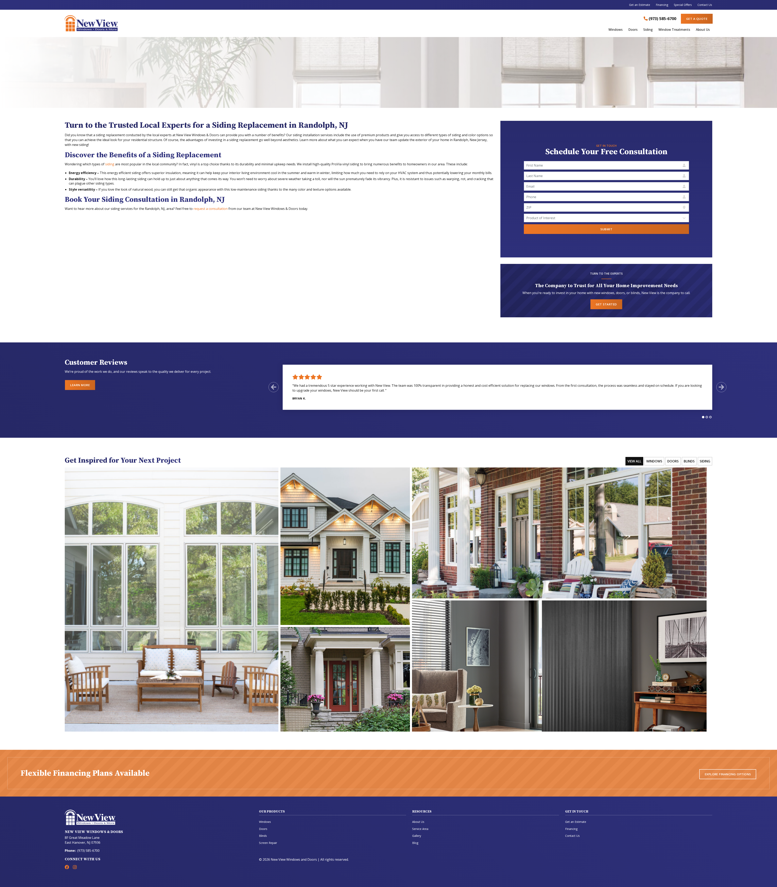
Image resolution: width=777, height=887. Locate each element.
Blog (415, 843)
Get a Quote (696, 19)
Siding (648, 30)
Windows (615, 30)
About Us (703, 30)
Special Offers (683, 5)
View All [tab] (634, 461)
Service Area (420, 829)
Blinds (263, 836)
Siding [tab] (705, 461)
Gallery (416, 836)
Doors (633, 30)
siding (109, 164)
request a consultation (210, 208)
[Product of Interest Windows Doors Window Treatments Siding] (606, 218)
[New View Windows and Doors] (172, 23)
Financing (662, 5)
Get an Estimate (639, 5)
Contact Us (704, 5)
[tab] (703, 417)
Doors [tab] (673, 461)
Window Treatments (674, 30)
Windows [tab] (654, 461)
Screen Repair (268, 843)
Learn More (80, 385)
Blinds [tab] (689, 461)
